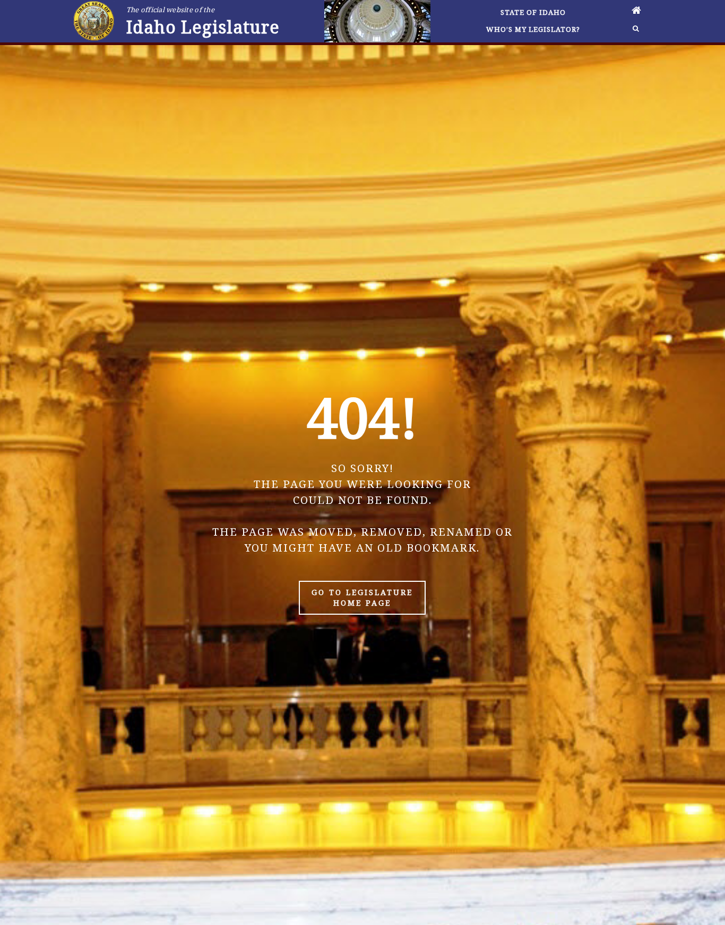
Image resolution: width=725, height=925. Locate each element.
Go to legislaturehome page (362, 597)
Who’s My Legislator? (533, 29)
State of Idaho (533, 12)
